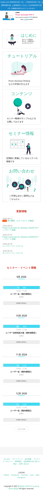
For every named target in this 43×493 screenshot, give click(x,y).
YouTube (24, 475)
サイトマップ (18, 459)
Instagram (21, 477)
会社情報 (28, 459)
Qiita (37, 475)
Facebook (15, 475)
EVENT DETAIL (21, 303)
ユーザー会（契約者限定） (21, 294)
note (32, 475)
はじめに (7, 459)
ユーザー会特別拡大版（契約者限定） (21, 332)
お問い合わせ (24, 464)
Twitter (6, 475)
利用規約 (18, 461)
